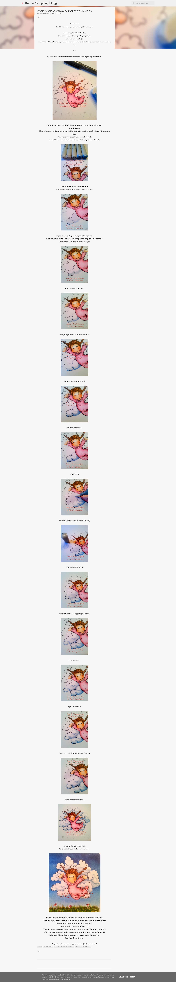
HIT (86, 42)
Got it (132, 977)
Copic (40, 946)
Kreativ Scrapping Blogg (41, 3)
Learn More (123, 977)
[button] (38, 17)
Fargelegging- (48, 946)
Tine (74, 51)
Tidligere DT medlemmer (82, 946)
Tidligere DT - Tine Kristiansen (64, 946)
